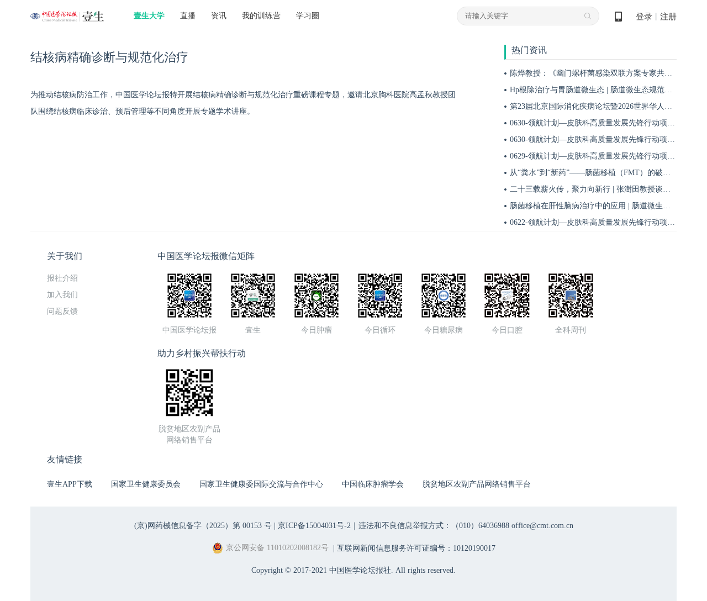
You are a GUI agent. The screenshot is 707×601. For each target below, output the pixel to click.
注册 (668, 16)
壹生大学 (149, 16)
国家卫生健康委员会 (146, 484)
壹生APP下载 (69, 484)
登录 (644, 16)
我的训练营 (261, 16)
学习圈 (307, 16)
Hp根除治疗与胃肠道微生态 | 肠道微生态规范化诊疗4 (601, 90)
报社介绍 (62, 278)
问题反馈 (62, 311)
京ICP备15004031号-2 (314, 525)
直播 (188, 16)
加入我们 (62, 295)
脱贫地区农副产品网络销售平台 (477, 484)
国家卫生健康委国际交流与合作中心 (261, 484)
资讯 (218, 16)
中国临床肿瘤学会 (373, 484)
